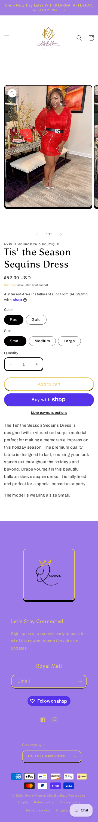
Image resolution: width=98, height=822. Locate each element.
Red (14, 320)
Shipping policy (67, 810)
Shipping (10, 284)
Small (15, 341)
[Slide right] (61, 234)
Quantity (11, 353)
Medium (42, 341)
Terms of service (38, 810)
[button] (7, 38)
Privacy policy (70, 802)
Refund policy (44, 802)
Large (69, 341)
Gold (36, 320)
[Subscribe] (80, 681)
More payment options (49, 413)
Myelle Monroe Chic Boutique (46, 795)
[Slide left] (37, 234)
